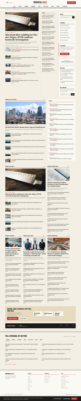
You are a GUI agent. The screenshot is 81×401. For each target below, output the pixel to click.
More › (44, 99)
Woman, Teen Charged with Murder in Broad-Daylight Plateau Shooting (62, 125)
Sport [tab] (36, 339)
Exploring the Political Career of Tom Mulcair (66, 82)
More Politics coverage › (11, 364)
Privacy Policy (63, 380)
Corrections (63, 386)
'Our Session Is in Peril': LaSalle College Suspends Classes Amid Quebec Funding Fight (61, 110)
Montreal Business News (64, 25)
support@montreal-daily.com (71, 394)
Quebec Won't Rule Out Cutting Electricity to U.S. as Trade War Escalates (62, 120)
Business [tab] (13, 339)
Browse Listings (47, 376)
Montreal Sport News (64, 40)
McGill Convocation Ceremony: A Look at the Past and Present (67, 71)
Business (26, 6)
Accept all (74, 398)
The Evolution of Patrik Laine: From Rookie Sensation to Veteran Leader (66, 78)
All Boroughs (46, 380)
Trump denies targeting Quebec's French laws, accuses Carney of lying (57, 344)
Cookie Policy (63, 384)
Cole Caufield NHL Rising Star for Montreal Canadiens (67, 74)
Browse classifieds (64, 53)
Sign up (73, 94)
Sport (52, 6)
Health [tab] (41, 339)
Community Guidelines (65, 382)
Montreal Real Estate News (65, 37)
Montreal (40, 2)
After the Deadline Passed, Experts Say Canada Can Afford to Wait (56, 359)
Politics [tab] (7, 339)
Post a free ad (71, 2)
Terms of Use (63, 378)
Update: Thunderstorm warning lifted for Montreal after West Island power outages (61, 149)
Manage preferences (66, 398)
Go (73, 17)
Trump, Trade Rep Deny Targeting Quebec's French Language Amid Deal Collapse (21, 360)
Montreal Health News (64, 32)
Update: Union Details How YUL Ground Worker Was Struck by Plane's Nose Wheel (62, 105)
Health (58, 6)
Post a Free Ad (47, 378)
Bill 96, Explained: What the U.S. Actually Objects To (53, 354)
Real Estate (46, 6)
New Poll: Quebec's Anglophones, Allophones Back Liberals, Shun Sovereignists (61, 139)
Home (14, 6)
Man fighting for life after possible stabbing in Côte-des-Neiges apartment (62, 154)
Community (33, 6)
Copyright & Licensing (65, 376)
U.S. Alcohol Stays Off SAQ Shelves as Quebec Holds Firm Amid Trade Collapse (62, 144)
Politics (20, 6)
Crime (39, 6)
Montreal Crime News (64, 30)
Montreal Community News (65, 27)
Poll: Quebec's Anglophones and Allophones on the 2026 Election (61, 135)
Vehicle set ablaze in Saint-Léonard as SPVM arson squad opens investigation (61, 130)
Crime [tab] (25, 339)
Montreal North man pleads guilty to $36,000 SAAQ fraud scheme (61, 115)
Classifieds (65, 6)
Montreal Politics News (64, 35)
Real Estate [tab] (30, 339)
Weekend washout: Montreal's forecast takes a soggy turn (61, 158)
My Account (46, 382)
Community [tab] (20, 339)
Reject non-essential (57, 398)
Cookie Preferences (64, 387)
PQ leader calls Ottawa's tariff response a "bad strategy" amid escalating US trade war (21, 345)
